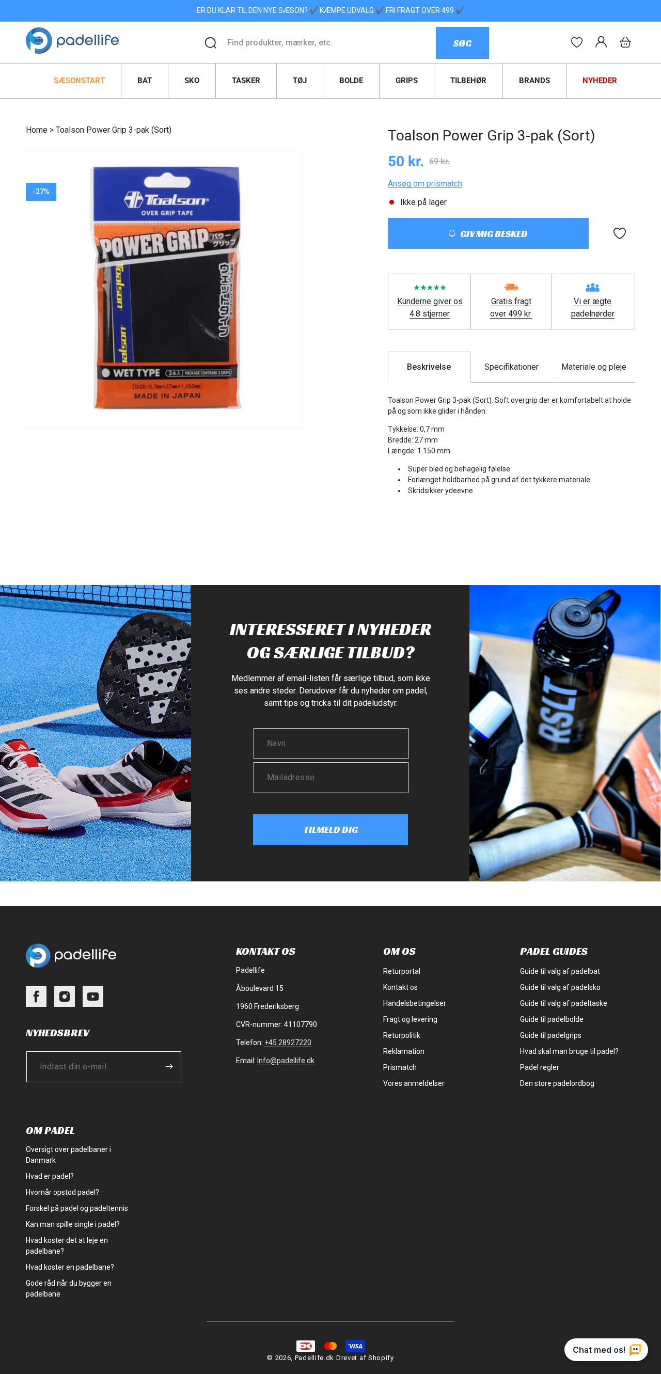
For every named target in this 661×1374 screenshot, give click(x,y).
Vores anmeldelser (414, 1083)
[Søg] (210, 43)
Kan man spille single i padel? (73, 1224)
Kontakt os (400, 987)
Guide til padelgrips (550, 1035)
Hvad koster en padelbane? (70, 1267)
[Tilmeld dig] (169, 1066)
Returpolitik (401, 1035)
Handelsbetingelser (414, 1003)
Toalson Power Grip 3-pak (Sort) (113, 130)
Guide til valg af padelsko (560, 987)
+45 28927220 (287, 1042)
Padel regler (539, 1067)
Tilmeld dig (331, 829)
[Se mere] (577, 42)
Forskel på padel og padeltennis (77, 1208)
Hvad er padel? (50, 1176)
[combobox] (331, 42)
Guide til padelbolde (552, 1019)
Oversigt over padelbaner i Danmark (68, 1154)
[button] (625, 42)
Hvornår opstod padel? (62, 1192)
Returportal (401, 971)
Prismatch (400, 1067)
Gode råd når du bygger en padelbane (69, 1288)
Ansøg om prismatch (425, 183)
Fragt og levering (410, 1019)
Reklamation (403, 1051)
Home (37, 130)
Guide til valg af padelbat (560, 971)
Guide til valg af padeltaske (563, 1003)
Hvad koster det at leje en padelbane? (67, 1245)
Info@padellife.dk (285, 1060)
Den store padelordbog (557, 1083)
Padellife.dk (314, 1358)
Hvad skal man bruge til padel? (569, 1051)
